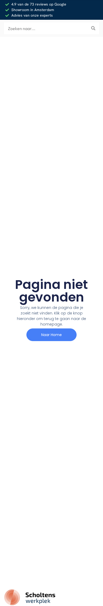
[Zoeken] (93, 28)
